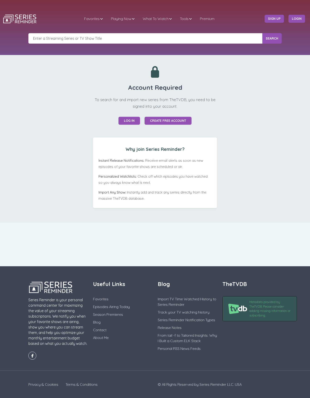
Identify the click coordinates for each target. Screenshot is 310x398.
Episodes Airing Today (111, 306)
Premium (207, 18)
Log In (129, 121)
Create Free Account (168, 121)
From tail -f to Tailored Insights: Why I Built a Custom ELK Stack (187, 338)
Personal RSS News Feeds (179, 348)
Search (272, 38)
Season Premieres (108, 314)
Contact (99, 330)
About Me (101, 337)
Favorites (92, 18)
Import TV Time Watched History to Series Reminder (187, 302)
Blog (97, 322)
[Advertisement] (155, 244)
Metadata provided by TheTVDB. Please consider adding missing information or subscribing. (269, 308)
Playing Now (121, 18)
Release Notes (170, 327)
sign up (274, 19)
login (297, 19)
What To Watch (156, 18)
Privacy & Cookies (43, 384)
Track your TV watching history (183, 312)
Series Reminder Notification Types (186, 320)
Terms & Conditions (82, 384)
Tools (184, 18)
